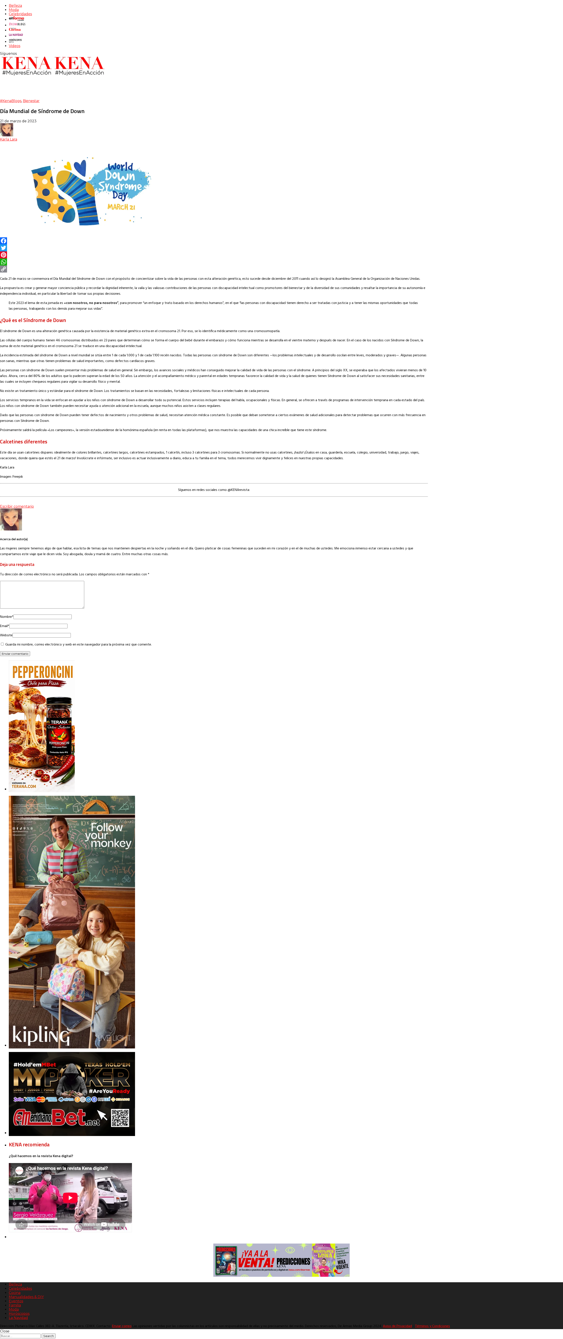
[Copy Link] (214, 269)
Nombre (6, 617)
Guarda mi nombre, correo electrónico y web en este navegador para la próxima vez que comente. (78, 645)
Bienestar (31, 101)
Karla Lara (8, 139)
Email (4, 626)
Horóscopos (19, 1314)
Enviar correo (122, 1326)
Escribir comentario (17, 506)
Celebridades (20, 14)
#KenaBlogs (10, 101)
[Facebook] (214, 240)
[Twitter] (214, 247)
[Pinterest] (214, 254)
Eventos (16, 1301)
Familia (15, 1305)
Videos (14, 46)
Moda (14, 10)
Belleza (15, 6)
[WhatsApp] (214, 261)
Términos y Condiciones (432, 1326)
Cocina (14, 1293)
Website (6, 635)
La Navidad (18, 1318)
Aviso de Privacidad (397, 1326)
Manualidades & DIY (26, 1297)
